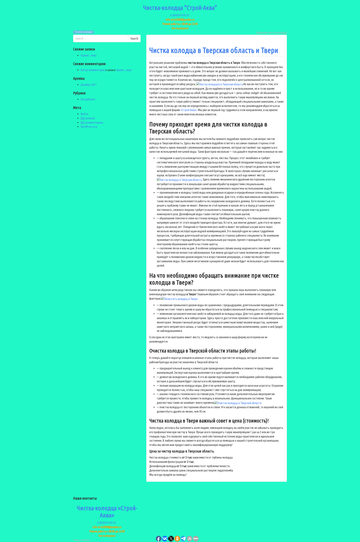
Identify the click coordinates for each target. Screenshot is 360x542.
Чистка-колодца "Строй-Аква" (180, 7)
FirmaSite (85, 540)
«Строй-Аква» (189, 110)
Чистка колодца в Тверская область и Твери (213, 50)
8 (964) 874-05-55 (180, 15)
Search (134, 38)
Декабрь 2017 (89, 84)
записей (88, 118)
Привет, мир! (89, 55)
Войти (84, 114)
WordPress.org (89, 126)
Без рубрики (88, 99)
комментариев (92, 122)
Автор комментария (93, 70)
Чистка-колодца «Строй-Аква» (107, 511)
